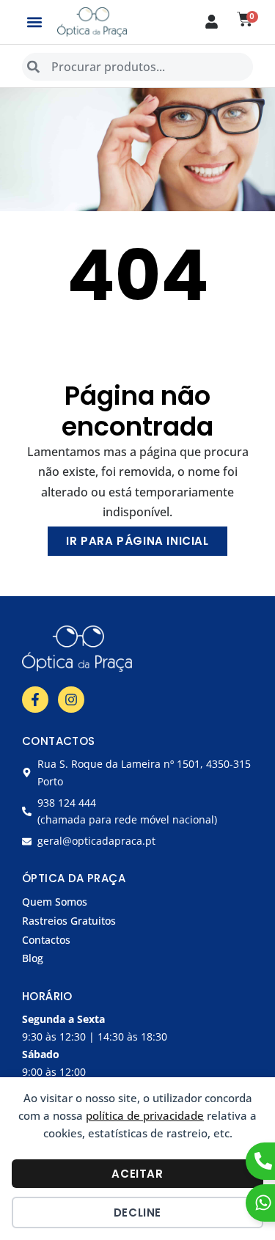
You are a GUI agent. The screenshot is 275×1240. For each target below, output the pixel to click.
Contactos (46, 940)
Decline (137, 1212)
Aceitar (137, 1173)
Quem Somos (54, 902)
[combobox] (137, 67)
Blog (32, 958)
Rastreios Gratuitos (69, 921)
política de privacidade (145, 1115)
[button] (34, 22)
